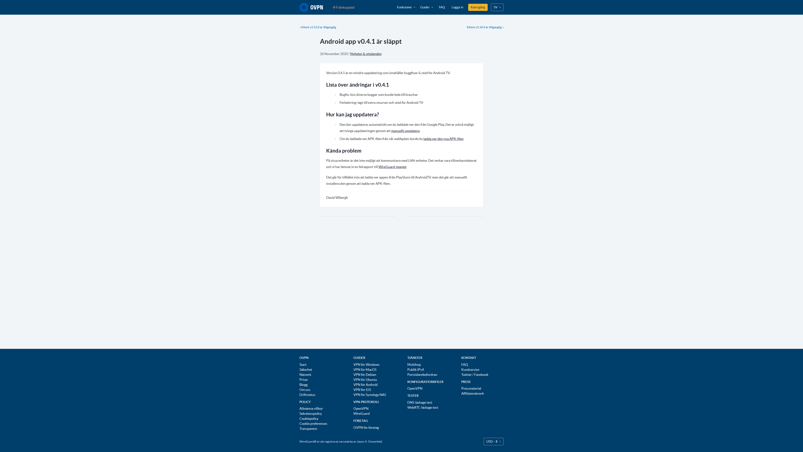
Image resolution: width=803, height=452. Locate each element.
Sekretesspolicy (310, 413)
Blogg (303, 385)
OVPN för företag (366, 427)
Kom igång (478, 7)
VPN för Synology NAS (369, 395)
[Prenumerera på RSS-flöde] (401, 216)
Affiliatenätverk (472, 393)
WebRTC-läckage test (422, 407)
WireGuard (361, 413)
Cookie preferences (313, 423)
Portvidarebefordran (422, 374)
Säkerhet (305, 369)
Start (303, 364)
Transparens (308, 428)
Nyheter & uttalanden (366, 54)
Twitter (466, 374)
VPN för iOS (362, 390)
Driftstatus (307, 395)
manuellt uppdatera (405, 131)
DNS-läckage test (419, 402)
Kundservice (470, 369)
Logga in (457, 7)
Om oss (304, 390)
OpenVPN (360, 408)
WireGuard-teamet (392, 167)
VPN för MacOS (364, 369)
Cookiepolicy (308, 418)
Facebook (481, 374)
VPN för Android (365, 385)
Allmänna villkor (311, 408)
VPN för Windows (366, 364)
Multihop (414, 364)
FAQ (442, 7)
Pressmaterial (471, 388)
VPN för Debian (364, 374)
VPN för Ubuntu (365, 379)
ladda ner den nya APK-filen (443, 139)
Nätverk (305, 374)
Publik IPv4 (415, 369)
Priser (303, 379)
